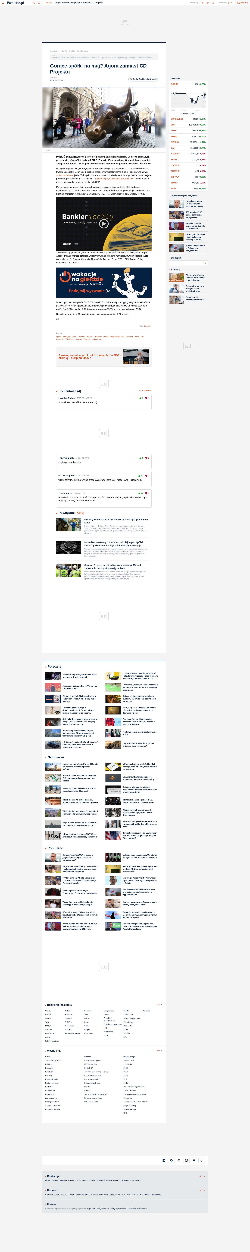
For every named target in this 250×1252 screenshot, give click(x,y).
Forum (149, 58)
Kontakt (116, 1180)
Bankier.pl (54, 51)
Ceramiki (60, 339)
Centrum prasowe (88, 1180)
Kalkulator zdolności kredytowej (135, 1102)
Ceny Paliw (88, 1033)
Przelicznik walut (51, 1079)
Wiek (74, 337)
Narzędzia (133, 58)
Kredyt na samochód (92, 1079)
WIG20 (48, 1018)
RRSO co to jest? (91, 1102)
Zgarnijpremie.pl (51, 1098)
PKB (105, 1028)
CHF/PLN (68, 1022)
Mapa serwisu (135, 1180)
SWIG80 (48, 1030)
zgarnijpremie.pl (157, 1194)
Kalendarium (111, 58)
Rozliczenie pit (129, 1060)
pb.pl (123, 1194)
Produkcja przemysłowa (113, 1024)
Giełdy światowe (83, 58)
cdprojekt (66, 337)
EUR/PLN (68, 1015)
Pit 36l (125, 1075)
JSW (125, 1037)
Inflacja (106, 1015)
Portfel (142, 58)
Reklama (54, 1180)
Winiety (87, 1091)
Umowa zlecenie (90, 1064)
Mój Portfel (115, 337)
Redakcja (63, 1180)
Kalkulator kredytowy (92, 1083)
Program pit (127, 1064)
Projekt (89, 337)
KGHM (126, 1030)
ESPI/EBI (71, 58)
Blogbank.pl (49, 1094)
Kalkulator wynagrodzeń (93, 1060)
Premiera (98, 337)
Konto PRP (88, 1068)
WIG (47, 1022)
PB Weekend (50, 1091)
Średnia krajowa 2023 (53, 1106)
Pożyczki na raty (129, 1106)
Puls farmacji (145, 1194)
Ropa (86, 1022)
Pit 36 (125, 1068)
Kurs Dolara (69, 1026)
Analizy (107, 1035)
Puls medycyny (132, 1194)
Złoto (86, 1015)
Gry (142, 337)
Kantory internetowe (72, 1033)
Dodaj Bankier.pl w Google (145, 79)
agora (58, 337)
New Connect (50, 1033)
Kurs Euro (68, 1030)
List (122, 337)
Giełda (49, 3)
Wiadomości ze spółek (131, 1018)
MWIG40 (48, 1026)
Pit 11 (125, 1083)
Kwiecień (129, 337)
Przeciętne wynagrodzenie (109, 1019)
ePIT (125, 1113)
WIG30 (48, 1015)
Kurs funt (48, 1075)
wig (100, 339)
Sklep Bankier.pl (129, 1109)
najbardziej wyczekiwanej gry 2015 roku (114, 178)
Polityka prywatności (118, 1209)
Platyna (87, 1030)
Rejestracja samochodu (93, 1098)
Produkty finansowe (104, 1180)
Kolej (137, 337)
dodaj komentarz (145, 390)
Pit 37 (125, 1072)
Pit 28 (125, 1079)
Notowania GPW (58, 58)
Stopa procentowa (52, 1102)
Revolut (87, 1087)
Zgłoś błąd (125, 1180)
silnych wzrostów (64, 175)
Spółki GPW (128, 1015)
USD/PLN (68, 1018)
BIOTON (126, 1033)
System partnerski (82, 1194)
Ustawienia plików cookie (137, 1209)
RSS (79, 1180)
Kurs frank (49, 1072)
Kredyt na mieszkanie (92, 1075)
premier (79, 339)
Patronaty (72, 1180)
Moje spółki (127, 1026)
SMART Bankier (129, 1091)
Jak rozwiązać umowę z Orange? (96, 1072)
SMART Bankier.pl (61, 1194)
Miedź (86, 1018)
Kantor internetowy (52, 1083)
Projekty (81, 337)
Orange (87, 339)
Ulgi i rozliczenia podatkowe (133, 1087)
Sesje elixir (127, 1098)
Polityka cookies (103, 1209)
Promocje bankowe (52, 1109)
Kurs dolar (49, 1068)
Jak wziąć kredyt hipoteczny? (95, 1094)
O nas (47, 1180)
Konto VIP (49, 1087)
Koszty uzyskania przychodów (134, 1094)
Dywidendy (122, 58)
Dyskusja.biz (115, 1194)
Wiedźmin (69, 339)
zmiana (95, 339)
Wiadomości (82, 51)
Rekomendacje (98, 58)
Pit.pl (72, 1194)
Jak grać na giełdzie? (53, 1060)
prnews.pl (94, 1194)
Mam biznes (104, 1194)
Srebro (86, 1026)
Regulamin (91, 1209)
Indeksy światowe (52, 1041)
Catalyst (48, 1037)
